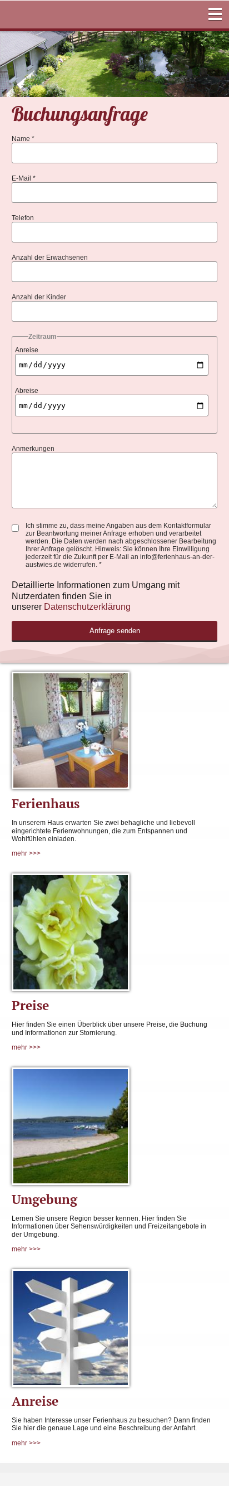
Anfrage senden (114, 631)
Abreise (26, 391)
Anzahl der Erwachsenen (50, 257)
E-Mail (24, 178)
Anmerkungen (33, 449)
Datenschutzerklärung (87, 606)
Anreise (26, 350)
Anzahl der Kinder (39, 297)
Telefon (23, 218)
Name (23, 139)
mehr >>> (26, 853)
